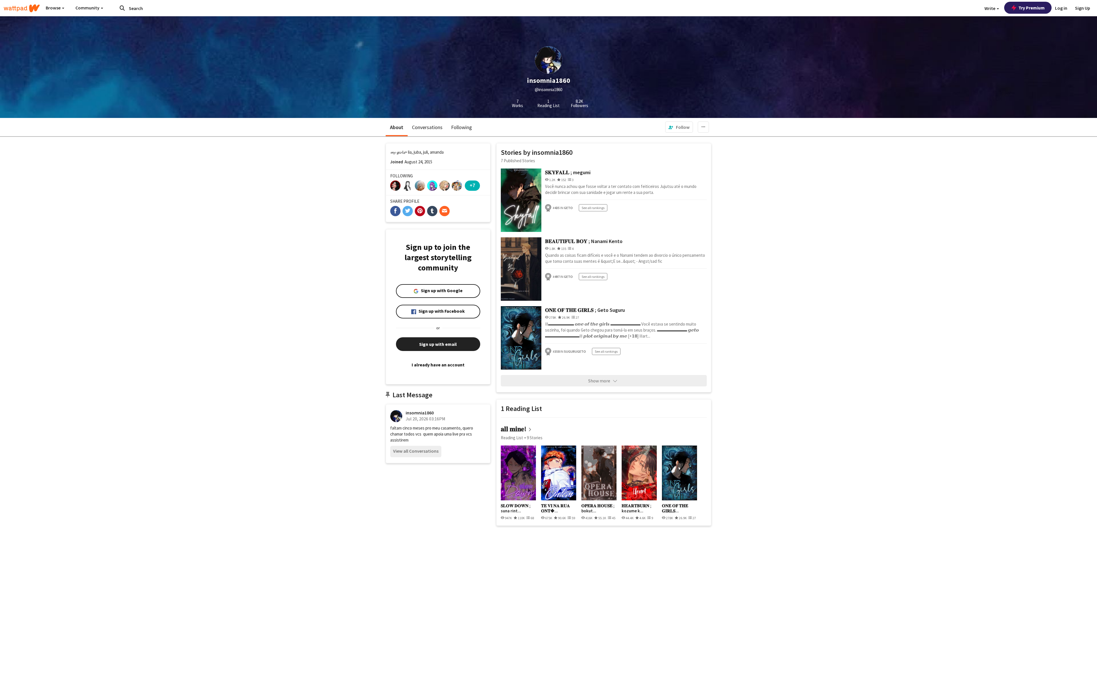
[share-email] (444, 211)
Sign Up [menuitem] (1082, 8)
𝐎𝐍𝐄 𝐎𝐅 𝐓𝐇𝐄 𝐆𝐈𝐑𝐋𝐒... (675, 508)
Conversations (427, 127)
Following (461, 127)
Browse (53, 8)
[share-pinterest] (420, 211)
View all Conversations (416, 451)
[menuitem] (679, 127)
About (396, 127)
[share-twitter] (408, 211)
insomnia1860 (420, 412)
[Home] (22, 8)
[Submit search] (122, 8)
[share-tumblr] (432, 211)
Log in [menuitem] (1061, 8)
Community (87, 8)
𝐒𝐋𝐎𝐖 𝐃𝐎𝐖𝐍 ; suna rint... (516, 508)
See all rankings (593, 208)
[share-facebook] (395, 211)
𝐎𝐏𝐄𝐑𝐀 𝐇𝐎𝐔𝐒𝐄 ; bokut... (597, 508)
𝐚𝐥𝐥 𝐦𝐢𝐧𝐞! (514, 428)
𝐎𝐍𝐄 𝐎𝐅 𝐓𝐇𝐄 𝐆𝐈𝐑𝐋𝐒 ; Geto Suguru (585, 310)
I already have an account (438, 365)
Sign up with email (438, 344)
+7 (472, 185)
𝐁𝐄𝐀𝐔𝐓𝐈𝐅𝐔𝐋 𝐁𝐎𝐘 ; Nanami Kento (583, 241)
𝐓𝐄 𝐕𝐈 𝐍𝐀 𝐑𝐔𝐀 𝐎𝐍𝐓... (555, 508)
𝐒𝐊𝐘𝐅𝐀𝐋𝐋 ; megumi (567, 172)
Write (990, 8)
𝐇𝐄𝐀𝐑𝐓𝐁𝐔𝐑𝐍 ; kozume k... (636, 508)
